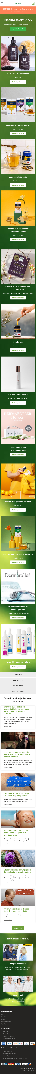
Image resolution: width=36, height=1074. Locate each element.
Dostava (5, 1031)
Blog (2, 1014)
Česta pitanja (7, 1056)
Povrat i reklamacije (8, 1036)
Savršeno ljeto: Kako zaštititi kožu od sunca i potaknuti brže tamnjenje (16, 833)
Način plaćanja (7, 1034)
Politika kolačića (6, 1021)
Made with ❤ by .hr (29, 1070)
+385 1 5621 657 (8, 1051)
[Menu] (4, 3)
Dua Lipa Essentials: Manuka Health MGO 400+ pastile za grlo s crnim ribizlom (18, 754)
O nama (3, 1017)
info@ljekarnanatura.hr (9, 1053)
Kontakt (3, 1019)
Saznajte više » (8, 726)
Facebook (4, 1024)
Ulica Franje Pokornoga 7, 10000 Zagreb (15, 1058)
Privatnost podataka (9, 1038)
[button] (33, 3)
